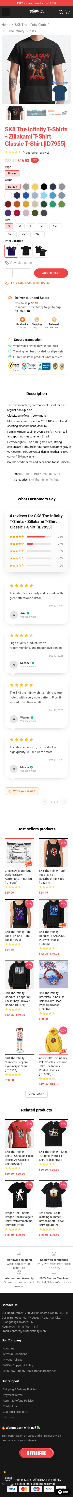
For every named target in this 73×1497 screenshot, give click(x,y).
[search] (60, 12)
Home (6, 25)
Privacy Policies (12, 1359)
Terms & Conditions (15, 1354)
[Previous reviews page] (44, 801)
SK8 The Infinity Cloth (30, 25)
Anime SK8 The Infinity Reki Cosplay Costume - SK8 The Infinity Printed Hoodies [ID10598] (53, 1066)
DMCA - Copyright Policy (18, 1365)
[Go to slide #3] (57, 113)
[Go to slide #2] (36, 113)
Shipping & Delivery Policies (20, 1389)
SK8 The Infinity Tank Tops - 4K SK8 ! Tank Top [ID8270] (18, 935)
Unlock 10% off (8, 1479)
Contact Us (10, 1406)
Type (8, 167)
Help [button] (65, 1492)
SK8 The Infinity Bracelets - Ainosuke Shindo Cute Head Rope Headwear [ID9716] (51, 1001)
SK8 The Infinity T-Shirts (19, 31)
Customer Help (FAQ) (16, 1411)
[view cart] (67, 12)
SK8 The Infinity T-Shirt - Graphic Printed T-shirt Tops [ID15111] (53, 1155)
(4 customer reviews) (36, 152)
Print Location (14, 240)
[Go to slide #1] (15, 113)
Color (8, 179)
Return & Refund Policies (18, 1400)
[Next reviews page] (64, 801)
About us (8, 1348)
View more (36, 1094)
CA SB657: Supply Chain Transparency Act (29, 1371)
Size (7, 220)
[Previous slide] (8, 70)
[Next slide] (65, 70)
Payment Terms (13, 1395)
